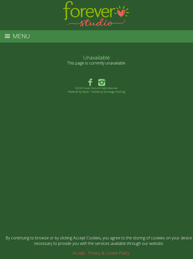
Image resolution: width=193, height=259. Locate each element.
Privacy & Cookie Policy (108, 253)
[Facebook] (90, 82)
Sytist (85, 91)
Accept (79, 253)
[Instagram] (102, 82)
